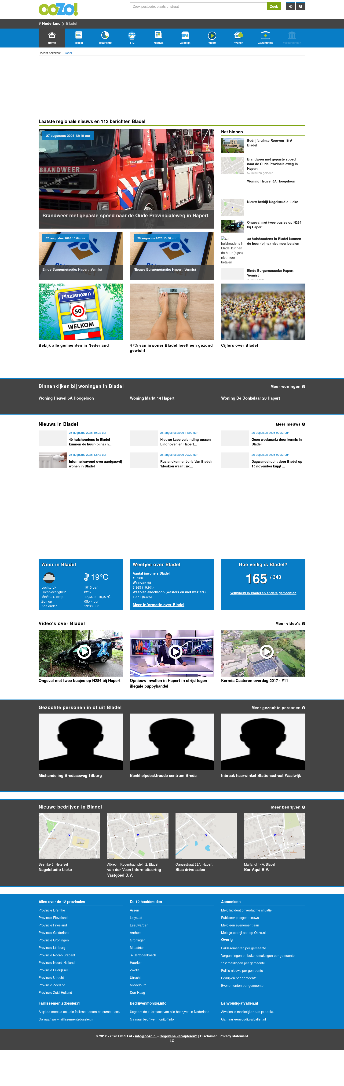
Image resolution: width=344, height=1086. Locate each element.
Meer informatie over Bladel (158, 604)
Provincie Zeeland (52, 985)
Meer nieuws (289, 424)
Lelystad (136, 917)
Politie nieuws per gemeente (242, 970)
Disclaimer (208, 1036)
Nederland (51, 23)
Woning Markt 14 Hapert (152, 398)
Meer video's (288, 623)
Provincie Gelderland (54, 932)
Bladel (68, 53)
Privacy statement (234, 1036)
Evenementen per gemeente (242, 985)
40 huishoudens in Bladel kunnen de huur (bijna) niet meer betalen (274, 241)
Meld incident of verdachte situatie (246, 910)
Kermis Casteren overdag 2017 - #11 (254, 680)
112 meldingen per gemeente (243, 963)
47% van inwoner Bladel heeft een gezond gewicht (171, 348)
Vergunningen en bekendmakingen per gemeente (258, 955)
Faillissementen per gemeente (243, 948)
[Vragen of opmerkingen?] (300, 6)
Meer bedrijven (286, 807)
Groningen (138, 940)
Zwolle (134, 970)
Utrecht (135, 977)
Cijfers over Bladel (239, 345)
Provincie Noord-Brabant (57, 955)
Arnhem (136, 932)
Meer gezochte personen (277, 707)
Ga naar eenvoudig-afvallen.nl (243, 1019)
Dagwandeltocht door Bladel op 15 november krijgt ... (277, 463)
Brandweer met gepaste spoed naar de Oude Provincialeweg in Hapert (125, 215)
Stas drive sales (190, 869)
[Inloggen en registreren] (290, 6)
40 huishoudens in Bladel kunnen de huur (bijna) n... (90, 441)
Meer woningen (286, 386)
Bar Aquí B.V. (256, 869)
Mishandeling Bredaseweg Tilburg (70, 775)
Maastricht (137, 947)
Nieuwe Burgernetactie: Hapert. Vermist (165, 269)
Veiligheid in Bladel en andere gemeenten (263, 592)
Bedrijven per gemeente (239, 978)
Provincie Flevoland (53, 917)
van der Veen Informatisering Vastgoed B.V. (134, 872)
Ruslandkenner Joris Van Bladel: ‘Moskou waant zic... (186, 463)
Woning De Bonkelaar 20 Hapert (250, 398)
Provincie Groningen (54, 940)
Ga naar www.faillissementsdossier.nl (66, 1019)
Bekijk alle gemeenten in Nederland (74, 345)
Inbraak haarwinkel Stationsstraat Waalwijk (261, 775)
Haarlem (136, 962)
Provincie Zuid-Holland (55, 992)
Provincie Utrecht (51, 977)
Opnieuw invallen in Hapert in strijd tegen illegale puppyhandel (168, 683)
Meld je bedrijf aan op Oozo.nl (243, 932)
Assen (134, 910)
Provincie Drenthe (52, 910)
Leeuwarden (139, 925)
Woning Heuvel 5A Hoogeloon (271, 181)
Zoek (274, 6)
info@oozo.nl (146, 1036)
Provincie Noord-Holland (57, 962)
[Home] (58, 8)
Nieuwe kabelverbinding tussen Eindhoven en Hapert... (185, 441)
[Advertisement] (172, 522)
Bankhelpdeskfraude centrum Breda (163, 775)
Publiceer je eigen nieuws (240, 917)
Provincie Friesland (53, 925)
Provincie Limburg (52, 947)
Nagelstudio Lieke (272, 201)
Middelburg (138, 985)
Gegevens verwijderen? (178, 1036)
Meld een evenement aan (240, 925)
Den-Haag (137, 992)
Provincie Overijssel (53, 970)
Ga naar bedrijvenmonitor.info (152, 1019)
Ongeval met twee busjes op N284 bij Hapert (80, 680)
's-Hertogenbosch (143, 955)
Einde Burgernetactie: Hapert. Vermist (72, 269)
